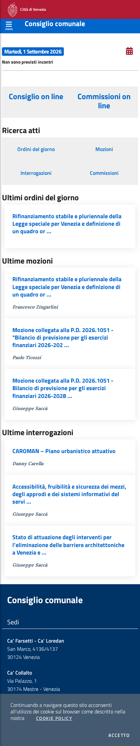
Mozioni (104, 149)
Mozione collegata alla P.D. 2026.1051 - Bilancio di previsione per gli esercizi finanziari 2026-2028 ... (62, 388)
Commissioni (104, 173)
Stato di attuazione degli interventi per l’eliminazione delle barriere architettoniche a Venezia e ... (68, 544)
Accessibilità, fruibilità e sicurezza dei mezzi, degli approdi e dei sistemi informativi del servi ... (69, 494)
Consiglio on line (36, 96)
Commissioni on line (104, 100)
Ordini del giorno (36, 149)
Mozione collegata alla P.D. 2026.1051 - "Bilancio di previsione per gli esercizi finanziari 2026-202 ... (62, 337)
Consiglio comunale (55, 23)
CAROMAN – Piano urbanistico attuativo (64, 451)
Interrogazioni (36, 173)
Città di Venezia (31, 9)
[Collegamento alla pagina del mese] (129, 50)
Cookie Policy (54, 718)
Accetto (119, 735)
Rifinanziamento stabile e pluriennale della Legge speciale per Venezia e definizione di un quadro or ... (66, 224)
